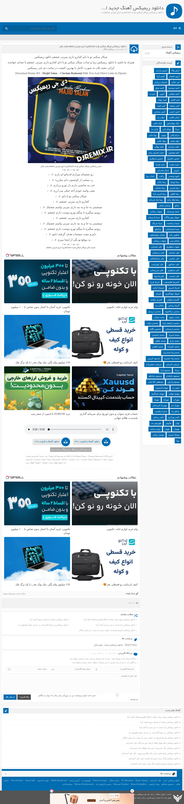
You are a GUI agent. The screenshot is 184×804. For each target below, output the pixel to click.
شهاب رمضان (159, 241)
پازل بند (154, 129)
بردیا (177, 129)
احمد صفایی (174, 94)
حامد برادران (173, 147)
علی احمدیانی (155, 780)
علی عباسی (174, 258)
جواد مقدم (175, 141)
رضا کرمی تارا (159, 194)
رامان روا (150, 176)
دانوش (176, 170)
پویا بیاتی (153, 135)
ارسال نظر (10, 697)
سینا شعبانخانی (172, 229)
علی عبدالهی (173, 264)
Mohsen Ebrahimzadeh (84, 784)
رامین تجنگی (114, 780)
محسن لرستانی (172, 329)
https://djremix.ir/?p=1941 (14, 594)
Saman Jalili (30, 780)
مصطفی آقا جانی (155, 382)
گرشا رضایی (173, 305)
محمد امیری (174, 335)
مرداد (177, 370)
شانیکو (158, 229)
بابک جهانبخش (173, 123)
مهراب (176, 399)
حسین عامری (173, 158)
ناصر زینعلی (158, 417)
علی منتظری (173, 270)
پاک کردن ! (24, 697)
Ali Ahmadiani (127, 780)
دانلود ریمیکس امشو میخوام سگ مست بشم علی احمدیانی (154, 764)
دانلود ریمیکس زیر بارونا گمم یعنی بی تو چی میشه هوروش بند (43, 625)
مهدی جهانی (174, 394)
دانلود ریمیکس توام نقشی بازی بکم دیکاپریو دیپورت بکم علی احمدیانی (150, 753)
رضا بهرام (175, 182)
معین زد (175, 388)
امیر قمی (161, 105)
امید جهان (162, 100)
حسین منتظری (156, 158)
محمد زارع (174, 341)
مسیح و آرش (173, 382)
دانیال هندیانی (163, 170)
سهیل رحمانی (156, 211)
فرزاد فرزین (173, 288)
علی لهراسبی (157, 264)
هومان (176, 429)
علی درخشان (158, 252)
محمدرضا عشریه (171, 358)
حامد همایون (173, 152)
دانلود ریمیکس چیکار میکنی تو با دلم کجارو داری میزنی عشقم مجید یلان (92, 46)
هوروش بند (156, 423)
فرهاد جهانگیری (172, 293)
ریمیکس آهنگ (108, 49)
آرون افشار (174, 76)
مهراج (166, 399)
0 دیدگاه (131, 603)
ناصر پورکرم (173, 417)
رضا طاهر (174, 194)
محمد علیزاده (173, 346)
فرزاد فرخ (154, 282)
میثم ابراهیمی (161, 411)
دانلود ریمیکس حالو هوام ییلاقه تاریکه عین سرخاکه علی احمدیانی (152, 743)
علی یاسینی (174, 276)
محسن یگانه (155, 329)
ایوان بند (160, 117)
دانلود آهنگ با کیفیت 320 (87, 442)
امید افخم (175, 100)
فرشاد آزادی (158, 288)
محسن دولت (152, 323)
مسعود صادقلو (155, 376)
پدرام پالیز (174, 135)
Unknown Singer (100, 780)
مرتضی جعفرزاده (153, 364)
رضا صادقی (160, 188)
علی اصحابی (156, 247)
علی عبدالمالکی (157, 258)
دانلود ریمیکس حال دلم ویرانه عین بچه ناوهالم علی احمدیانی (154, 748)
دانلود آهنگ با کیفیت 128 (46, 442)
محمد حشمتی (158, 335)
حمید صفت (174, 164)
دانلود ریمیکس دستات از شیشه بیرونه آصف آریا (49, 619)
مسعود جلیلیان (172, 376)
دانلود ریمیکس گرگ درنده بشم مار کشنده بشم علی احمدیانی (153, 758)
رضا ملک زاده (173, 200)
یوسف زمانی (158, 435)
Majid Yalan (131, 645)
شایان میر (174, 241)
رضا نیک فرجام (156, 200)
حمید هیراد (160, 164)
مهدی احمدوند (162, 388)
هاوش (168, 423)
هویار (167, 429)
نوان (177, 423)
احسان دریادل (161, 82)
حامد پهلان (159, 147)
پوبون (163, 135)
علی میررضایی (156, 270)
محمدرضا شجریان (171, 352)
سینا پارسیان (154, 217)
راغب (161, 176)
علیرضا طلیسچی (171, 282)
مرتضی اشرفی (172, 364)
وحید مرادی (155, 429)
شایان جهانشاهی (157, 235)
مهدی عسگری (157, 394)
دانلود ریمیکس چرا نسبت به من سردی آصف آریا (115, 625)
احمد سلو (160, 88)
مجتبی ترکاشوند (172, 311)
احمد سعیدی (173, 88)
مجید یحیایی (159, 317)
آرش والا (175, 70)
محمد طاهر (160, 341)
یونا (177, 440)
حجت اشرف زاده (156, 152)
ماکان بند (159, 305)
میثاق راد (175, 411)
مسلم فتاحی (67, 784)
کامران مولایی (173, 299)
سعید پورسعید (173, 211)
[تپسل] (52, 791)
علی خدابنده (174, 252)
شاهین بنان (174, 235)
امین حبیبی (174, 111)
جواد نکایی (161, 141)
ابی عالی (175, 82)
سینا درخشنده (173, 223)
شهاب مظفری (172, 247)
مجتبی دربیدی (154, 311)
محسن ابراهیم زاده (170, 323)
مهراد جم (175, 405)
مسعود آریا (165, 370)
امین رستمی (159, 111)
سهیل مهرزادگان (171, 217)
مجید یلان (98, 645)
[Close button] (132, 791)
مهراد (156, 399)
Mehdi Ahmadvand (59, 780)
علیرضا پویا (159, 276)
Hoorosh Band (17, 780)
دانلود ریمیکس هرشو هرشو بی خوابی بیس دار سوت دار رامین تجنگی (107, 630)
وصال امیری (173, 435)
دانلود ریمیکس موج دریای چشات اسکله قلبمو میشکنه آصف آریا (109, 619)
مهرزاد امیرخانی (159, 405)
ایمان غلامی (174, 117)
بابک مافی (157, 123)
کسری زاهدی (156, 299)
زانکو (177, 205)
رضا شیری (174, 188)
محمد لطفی (157, 346)
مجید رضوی (174, 317)
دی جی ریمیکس (143, 794)
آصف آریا (161, 76)
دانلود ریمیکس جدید (113, 645)
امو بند (152, 94)
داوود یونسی (173, 176)
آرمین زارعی (161, 70)
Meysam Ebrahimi (121, 784)
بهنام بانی (166, 129)
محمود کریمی (154, 358)
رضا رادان (161, 182)
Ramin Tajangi (141, 780)
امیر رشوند (174, 105)
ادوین (162, 94)
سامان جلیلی (164, 205)
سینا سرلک (157, 223)
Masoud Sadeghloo (139, 784)
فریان (158, 293)
